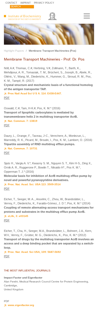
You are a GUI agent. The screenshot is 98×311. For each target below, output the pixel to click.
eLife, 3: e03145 (18, 216)
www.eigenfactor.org (21, 305)
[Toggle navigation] (86, 16)
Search (16, 6)
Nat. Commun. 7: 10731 (22, 148)
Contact (11, 3)
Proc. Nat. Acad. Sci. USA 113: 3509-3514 (34, 184)
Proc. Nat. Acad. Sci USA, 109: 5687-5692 (34, 251)
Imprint (25, 3)
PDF (7, 97)
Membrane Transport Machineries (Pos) (52, 50)
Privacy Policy (44, 3)
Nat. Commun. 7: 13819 (22, 120)
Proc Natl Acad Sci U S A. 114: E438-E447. (35, 93)
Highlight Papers (14, 50)
